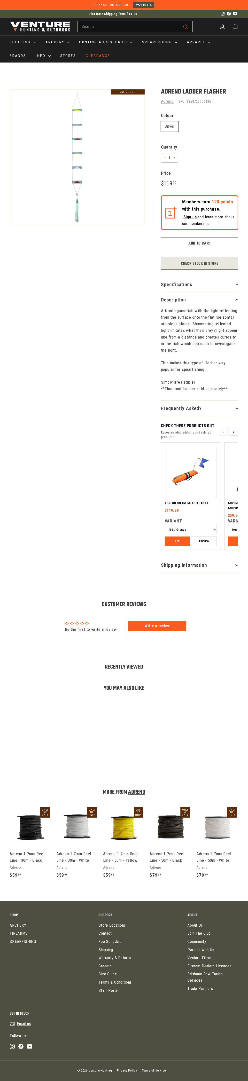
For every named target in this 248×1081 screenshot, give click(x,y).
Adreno (167, 101)
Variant (173, 520)
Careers (105, 966)
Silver (170, 126)
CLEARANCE (98, 56)
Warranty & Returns (115, 957)
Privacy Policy (127, 1070)
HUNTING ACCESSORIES (104, 42)
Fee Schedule (110, 941)
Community (196, 941)
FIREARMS (19, 933)
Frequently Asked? (181, 408)
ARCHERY (56, 42)
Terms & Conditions (115, 982)
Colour (167, 115)
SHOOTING (21, 42)
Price (166, 173)
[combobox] (135, 26)
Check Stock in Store (199, 264)
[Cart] (235, 26)
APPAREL (197, 42)
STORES (68, 56)
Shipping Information (184, 565)
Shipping (106, 949)
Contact (105, 933)
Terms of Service (154, 1070)
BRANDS (18, 56)
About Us (195, 925)
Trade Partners (200, 988)
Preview (204, 541)
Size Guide (108, 974)
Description (173, 300)
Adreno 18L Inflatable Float (186, 503)
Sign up (190, 217)
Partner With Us (200, 949)
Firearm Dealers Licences (209, 966)
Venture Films (199, 957)
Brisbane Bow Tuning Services (205, 977)
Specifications (176, 284)
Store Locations (112, 925)
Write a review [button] (157, 625)
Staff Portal (109, 990)
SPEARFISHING (158, 42)
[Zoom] (77, 156)
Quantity (169, 147)
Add (177, 541)
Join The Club (199, 933)
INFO (41, 56)
